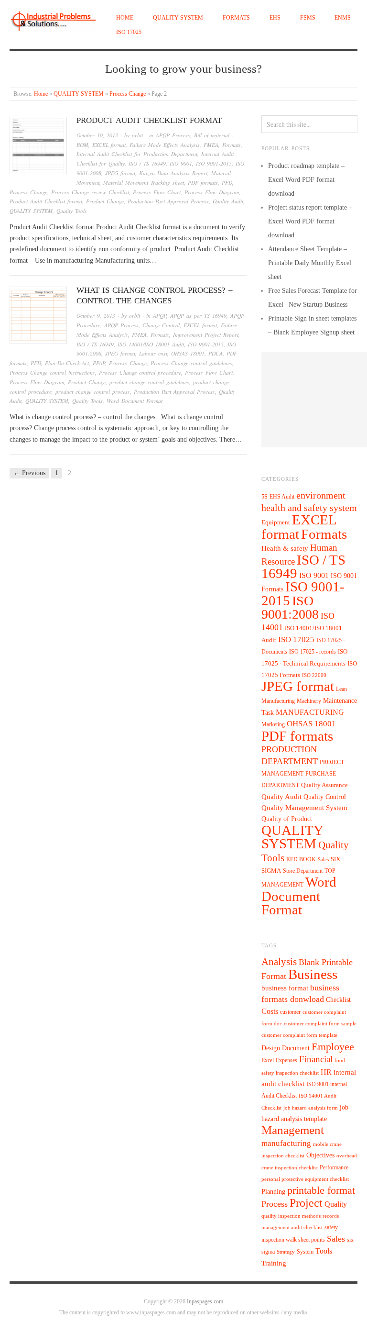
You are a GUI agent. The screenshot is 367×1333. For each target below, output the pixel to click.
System (305, 1251)
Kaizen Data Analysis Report (173, 173)
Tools (323, 1251)
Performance (334, 1167)
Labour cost (153, 353)
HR (326, 1072)
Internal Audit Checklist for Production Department (136, 153)
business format (284, 988)
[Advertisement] (314, 399)
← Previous (29, 473)
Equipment (275, 522)
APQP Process (173, 135)
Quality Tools (71, 210)
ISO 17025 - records (312, 651)
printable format (321, 1190)
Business (312, 974)
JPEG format (120, 173)
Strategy (286, 1252)
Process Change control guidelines (191, 363)
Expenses (286, 1060)
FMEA (211, 144)
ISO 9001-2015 (214, 163)
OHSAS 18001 (188, 353)
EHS (275, 18)
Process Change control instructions (52, 372)
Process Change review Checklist (90, 192)
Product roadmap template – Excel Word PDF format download (306, 179)
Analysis (279, 961)
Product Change (105, 201)
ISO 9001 (181, 163)
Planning (273, 1191)
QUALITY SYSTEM (178, 18)
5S (264, 497)
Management (292, 1129)
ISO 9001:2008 (290, 607)
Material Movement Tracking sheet (143, 182)
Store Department (303, 870)
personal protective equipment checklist (305, 1179)
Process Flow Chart (157, 192)
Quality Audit (228, 201)
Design (270, 1048)
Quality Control (324, 796)
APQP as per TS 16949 (198, 315)
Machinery (309, 701)
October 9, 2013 (95, 315)
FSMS (307, 18)
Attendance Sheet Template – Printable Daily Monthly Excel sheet (309, 262)
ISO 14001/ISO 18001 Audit (151, 344)
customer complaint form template (299, 1035)
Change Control (161, 325)
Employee (333, 1047)
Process (274, 1204)
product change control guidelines (149, 382)
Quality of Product (286, 818)
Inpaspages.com (205, 1302)
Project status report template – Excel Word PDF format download (310, 221)
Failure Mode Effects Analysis (165, 144)
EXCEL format (109, 144)
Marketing (273, 724)
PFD (227, 182)
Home (124, 18)
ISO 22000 (314, 675)
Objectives (320, 1155)
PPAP (99, 363)
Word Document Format (134, 400)
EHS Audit (282, 497)
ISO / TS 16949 (147, 163)
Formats (236, 18)
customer (290, 1012)
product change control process (92, 391)
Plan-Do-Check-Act (67, 363)
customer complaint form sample (320, 1023)
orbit (137, 135)
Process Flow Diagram (211, 192)
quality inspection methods (291, 1216)
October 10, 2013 (97, 135)
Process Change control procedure (140, 372)
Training (273, 1263)
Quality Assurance (324, 785)
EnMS (343, 18)
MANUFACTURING (310, 712)
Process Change (127, 94)
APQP (159, 315)
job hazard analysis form (310, 1108)
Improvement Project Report (205, 334)
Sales (323, 859)
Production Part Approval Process (168, 201)
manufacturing (286, 1143)
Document (296, 1048)
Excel (267, 1060)
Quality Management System (304, 807)
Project (306, 1203)
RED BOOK (301, 859)
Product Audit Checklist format (149, 120)
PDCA (215, 353)
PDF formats (203, 182)
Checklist (338, 999)
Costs (269, 1011)
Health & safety (284, 548)
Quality (335, 1204)
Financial (316, 1059)
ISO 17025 (128, 32)
